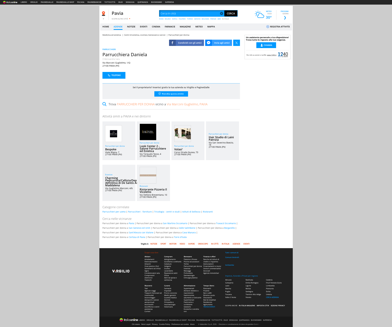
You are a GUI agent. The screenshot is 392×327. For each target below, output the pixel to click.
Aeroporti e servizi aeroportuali (152, 301)
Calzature (168, 264)
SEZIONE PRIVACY (278, 305)
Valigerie (167, 266)
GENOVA (197, 19)
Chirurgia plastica (190, 277)
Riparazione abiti (170, 273)
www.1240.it (271, 55)
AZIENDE (118, 26)
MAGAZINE (185, 26)
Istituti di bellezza (191, 211)
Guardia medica (170, 297)
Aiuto (192, 324)
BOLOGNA (205, 19)
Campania (229, 283)
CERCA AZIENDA (272, 297)
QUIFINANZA (143, 2)
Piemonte (270, 288)
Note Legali (146, 324)
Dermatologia (189, 275)
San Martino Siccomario (175, 223)
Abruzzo (228, 280)
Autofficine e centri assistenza (152, 308)
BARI (219, 19)
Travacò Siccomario (226, 223)
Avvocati (206, 271)
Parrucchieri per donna (115, 146)
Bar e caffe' (207, 293)
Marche (228, 288)
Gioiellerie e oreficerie (172, 261)
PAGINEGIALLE (47, 2)
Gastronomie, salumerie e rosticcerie (192, 296)
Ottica (166, 275)
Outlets (167, 268)
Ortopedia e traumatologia (169, 303)
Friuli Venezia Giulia (274, 283)
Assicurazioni (208, 264)
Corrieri (147, 311)
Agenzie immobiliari (211, 273)
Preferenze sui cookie (180, 324)
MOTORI (172, 243)
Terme (186, 264)
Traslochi (148, 280)
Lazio (227, 285)
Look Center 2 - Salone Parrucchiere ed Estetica (153, 148)
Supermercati (189, 288)
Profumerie (188, 273)
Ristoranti (144, 186)
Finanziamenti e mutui (212, 266)
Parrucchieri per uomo (114, 211)
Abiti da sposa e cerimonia (170, 278)
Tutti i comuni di (231, 252)
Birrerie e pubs (209, 295)
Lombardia (270, 285)
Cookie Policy (164, 324)
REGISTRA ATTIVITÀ (280, 26)
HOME (105, 26)
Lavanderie (168, 271)
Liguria (248, 285)
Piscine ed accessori (191, 261)
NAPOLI (174, 19)
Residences (207, 302)
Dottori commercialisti (212, 268)
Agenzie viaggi (150, 290)
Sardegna (249, 291)
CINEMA (156, 26)
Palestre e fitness (190, 259)
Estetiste (109, 174)
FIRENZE (213, 19)
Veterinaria (168, 307)
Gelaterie (187, 307)
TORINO (190, 19)
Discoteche (207, 297)
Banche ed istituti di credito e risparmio (211, 260)
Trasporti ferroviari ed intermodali (153, 294)
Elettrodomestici (151, 261)
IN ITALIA (225, 19)
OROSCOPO (203, 243)
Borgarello (229, 227)
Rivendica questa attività (172, 93)
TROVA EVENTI (209, 307)
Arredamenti (149, 259)
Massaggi (187, 271)
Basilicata (249, 280)
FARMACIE (170, 26)
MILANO (168, 19)
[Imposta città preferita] (104, 13)
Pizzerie (206, 290)
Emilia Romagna (252, 283)
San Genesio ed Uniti (139, 227)
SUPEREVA (169, 2)
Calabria (269, 280)
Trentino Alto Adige (253, 294)
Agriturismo (208, 304)
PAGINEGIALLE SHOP (65, 2)
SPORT (163, 243)
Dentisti (167, 300)
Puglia (227, 291)
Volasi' (178, 149)
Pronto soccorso (170, 293)
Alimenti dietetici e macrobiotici (191, 291)
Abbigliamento (170, 259)
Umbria (269, 294)
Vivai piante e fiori (152, 266)
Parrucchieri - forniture (140, 211)
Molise (248, 288)
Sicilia (268, 291)
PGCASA (80, 2)
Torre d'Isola (180, 237)
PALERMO (182, 19)
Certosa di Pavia (137, 237)
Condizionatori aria (152, 273)
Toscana (228, 294)
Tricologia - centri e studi (167, 211)
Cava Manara (189, 232)
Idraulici (148, 264)
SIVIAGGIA (130, 2)
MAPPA (211, 26)
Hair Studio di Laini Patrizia (221, 138)
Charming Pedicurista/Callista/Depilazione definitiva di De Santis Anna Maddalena (126, 181)
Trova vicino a (158, 104)
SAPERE (191, 243)
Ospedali (167, 290)
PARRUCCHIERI (109, 49)
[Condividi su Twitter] (236, 43)
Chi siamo (136, 324)
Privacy (155, 324)
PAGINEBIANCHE (94, 2)
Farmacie (167, 288)
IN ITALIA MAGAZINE (247, 305)
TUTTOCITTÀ (109, 2)
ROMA (161, 19)
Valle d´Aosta (230, 297)
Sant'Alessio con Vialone (141, 232)
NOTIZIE (131, 26)
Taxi (146, 288)
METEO (199, 26)
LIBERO (24, 2)
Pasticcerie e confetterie (188, 303)
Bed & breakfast (209, 300)
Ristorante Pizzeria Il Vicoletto (153, 191)
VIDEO (182, 243)
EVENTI (143, 26)
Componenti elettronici (150, 276)
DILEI (120, 2)
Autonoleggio (150, 297)
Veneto (248, 297)
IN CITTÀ (215, 243)
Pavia (117, 13)
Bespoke (110, 149)
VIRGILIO (34, 2)
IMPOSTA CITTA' (263, 305)
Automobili (149, 304)
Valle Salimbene (187, 227)
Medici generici (170, 295)
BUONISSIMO (156, 2)
